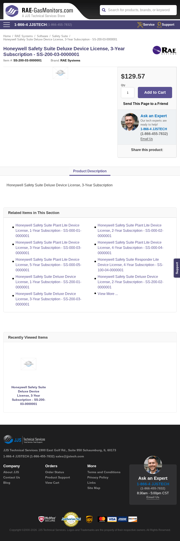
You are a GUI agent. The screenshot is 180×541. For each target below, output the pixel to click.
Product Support (57, 477)
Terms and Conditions (104, 472)
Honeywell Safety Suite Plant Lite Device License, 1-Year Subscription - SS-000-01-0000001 (48, 230)
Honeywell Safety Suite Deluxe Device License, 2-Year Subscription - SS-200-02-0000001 (130, 282)
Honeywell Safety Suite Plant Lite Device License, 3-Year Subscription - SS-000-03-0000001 (48, 248)
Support (168, 24)
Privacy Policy (97, 477)
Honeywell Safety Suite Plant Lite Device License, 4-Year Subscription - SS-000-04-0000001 (130, 248)
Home (7, 36)
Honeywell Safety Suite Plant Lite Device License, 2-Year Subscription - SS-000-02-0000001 (130, 230)
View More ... (108, 294)
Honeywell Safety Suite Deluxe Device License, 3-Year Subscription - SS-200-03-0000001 (48, 299)
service (149, 24)
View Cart (52, 482)
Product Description (90, 171)
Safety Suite (60, 36)
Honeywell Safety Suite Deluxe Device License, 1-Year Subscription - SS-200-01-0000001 (48, 282)
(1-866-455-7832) (59, 24)
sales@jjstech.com (70, 456)
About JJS (11, 472)
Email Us (146, 138)
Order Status (54, 472)
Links (91, 482)
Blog (6, 482)
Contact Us (11, 477)
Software (42, 36)
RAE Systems (24, 36)
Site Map (93, 488)
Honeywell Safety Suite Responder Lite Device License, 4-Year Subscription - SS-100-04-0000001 (130, 265)
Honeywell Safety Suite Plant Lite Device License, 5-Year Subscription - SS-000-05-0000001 (48, 265)
